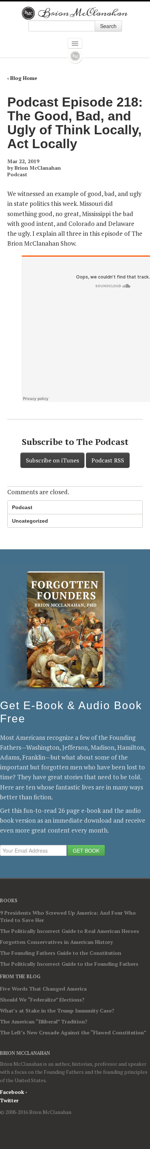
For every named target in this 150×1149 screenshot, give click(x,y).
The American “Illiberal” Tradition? (43, 1021)
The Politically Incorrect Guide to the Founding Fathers (69, 963)
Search (108, 26)
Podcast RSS (107, 460)
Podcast (17, 174)
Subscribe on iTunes (52, 460)
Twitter (9, 1100)
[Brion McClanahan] (75, 13)
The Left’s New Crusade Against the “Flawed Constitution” (73, 1032)
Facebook (12, 1091)
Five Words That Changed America (43, 988)
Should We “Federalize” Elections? (42, 999)
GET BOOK (86, 850)
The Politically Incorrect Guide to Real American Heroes (69, 930)
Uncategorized (30, 521)
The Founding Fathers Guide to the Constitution (60, 952)
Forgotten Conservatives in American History (56, 941)
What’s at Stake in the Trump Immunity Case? (57, 1010)
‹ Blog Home (22, 77)
